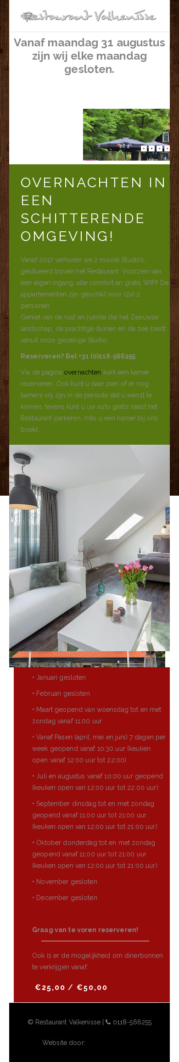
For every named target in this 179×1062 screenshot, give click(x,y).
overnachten (82, 372)
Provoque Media (112, 1042)
